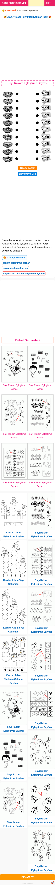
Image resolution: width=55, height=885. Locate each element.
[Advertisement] (27, 49)
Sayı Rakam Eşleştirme (27, 10)
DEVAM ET (27, 877)
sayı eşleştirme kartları (15, 268)
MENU (49, 3)
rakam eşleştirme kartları (16, 263)
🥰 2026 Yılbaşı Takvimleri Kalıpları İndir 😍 (27, 17)
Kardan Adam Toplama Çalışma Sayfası (13, 679)
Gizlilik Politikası (27, 883)
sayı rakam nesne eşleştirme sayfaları (24, 273)
